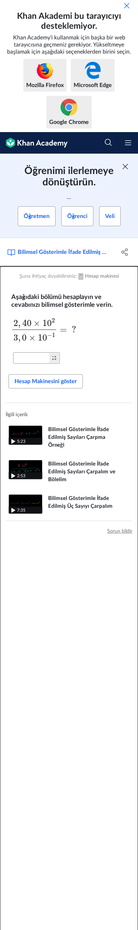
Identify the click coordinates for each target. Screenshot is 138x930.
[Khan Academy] (34, 142)
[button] (54, 358)
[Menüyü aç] (128, 142)
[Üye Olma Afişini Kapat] (125, 166)
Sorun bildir (119, 531)
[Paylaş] (125, 252)
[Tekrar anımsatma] (126, 5)
